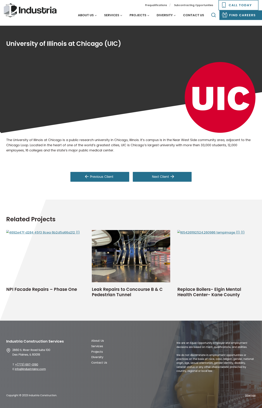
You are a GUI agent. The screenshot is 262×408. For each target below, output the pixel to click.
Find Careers (242, 15)
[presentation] (45, 256)
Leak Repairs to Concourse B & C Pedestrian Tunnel (127, 292)
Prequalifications (156, 5)
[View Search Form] (213, 15)
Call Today (240, 5)
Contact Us (193, 15)
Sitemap (250, 395)
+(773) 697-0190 (26, 365)
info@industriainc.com (30, 369)
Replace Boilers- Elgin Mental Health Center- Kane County (209, 292)
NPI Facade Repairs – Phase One (41, 289)
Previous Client (101, 176)
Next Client (160, 176)
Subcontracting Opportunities (193, 5)
